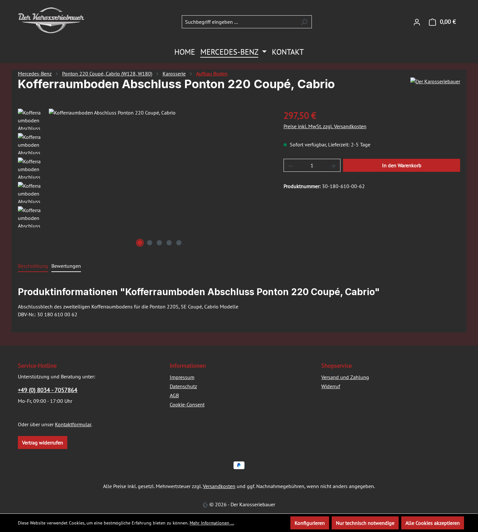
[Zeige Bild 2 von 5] (149, 242)
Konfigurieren (310, 523)
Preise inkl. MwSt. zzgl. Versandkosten (325, 126)
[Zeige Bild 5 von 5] (178, 242)
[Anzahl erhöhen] (334, 165)
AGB (174, 395)
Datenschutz (183, 386)
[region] (144, 179)
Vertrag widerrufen (42, 442)
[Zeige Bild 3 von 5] (159, 242)
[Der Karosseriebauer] (435, 86)
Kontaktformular (73, 424)
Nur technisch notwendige (365, 523)
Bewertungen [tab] (66, 266)
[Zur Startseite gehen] (51, 20)
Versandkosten (219, 486)
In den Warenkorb (401, 165)
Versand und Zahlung (345, 377)
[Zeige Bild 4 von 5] (169, 242)
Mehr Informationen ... (212, 523)
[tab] (33, 266)
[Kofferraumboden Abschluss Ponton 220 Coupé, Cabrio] (159, 179)
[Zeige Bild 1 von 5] (139, 242)
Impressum (182, 377)
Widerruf (330, 386)
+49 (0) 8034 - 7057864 (47, 390)
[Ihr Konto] (417, 21)
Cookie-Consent (187, 404)
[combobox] (239, 21)
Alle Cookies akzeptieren (432, 523)
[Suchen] (304, 21)
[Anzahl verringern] (290, 165)
